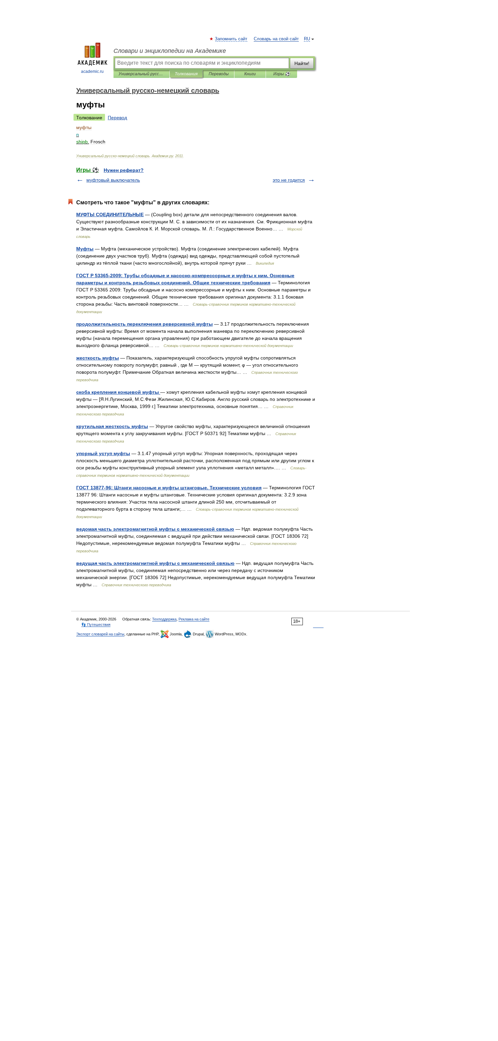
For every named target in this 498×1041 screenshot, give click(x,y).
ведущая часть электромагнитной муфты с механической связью (155, 563)
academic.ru (92, 71)
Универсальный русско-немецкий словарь (141, 74)
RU (307, 39)
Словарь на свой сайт (276, 39)
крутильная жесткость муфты (112, 426)
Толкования (186, 74)
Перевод (117, 117)
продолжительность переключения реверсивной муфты (144, 324)
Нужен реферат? (124, 170)
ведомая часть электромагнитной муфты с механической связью (155, 529)
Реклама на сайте (194, 619)
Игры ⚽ (281, 74)
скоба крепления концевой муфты (118, 392)
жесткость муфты (97, 358)
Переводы (219, 74)
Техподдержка (164, 619)
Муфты (85, 248)
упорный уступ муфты (103, 453)
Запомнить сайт (231, 39)
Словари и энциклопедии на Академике (169, 50)
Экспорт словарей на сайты (100, 634)
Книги (250, 74)
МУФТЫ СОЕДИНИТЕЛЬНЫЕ (110, 214)
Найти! (301, 63)
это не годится (289, 180)
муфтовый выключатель (113, 180)
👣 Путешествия (95, 624)
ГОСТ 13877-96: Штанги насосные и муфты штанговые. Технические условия (169, 487)
